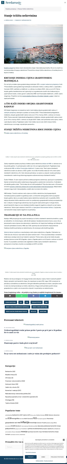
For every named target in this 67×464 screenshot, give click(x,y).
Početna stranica (11, 9)
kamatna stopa (50, 422)
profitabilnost (57, 428)
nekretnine (43, 311)
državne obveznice (54, 415)
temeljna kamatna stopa (50, 432)
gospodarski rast (11, 423)
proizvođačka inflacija (10, 431)
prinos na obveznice (35, 429)
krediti (13, 426)
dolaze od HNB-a (47, 163)
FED (35, 418)
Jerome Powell (41, 422)
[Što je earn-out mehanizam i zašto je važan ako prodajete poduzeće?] (33, 348)
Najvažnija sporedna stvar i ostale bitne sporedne (20, 397)
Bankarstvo (8, 371)
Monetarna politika (33, 426)
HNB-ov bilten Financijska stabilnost (23, 168)
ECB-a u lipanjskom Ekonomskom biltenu (40, 207)
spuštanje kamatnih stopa (35, 432)
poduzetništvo (10, 428)
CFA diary (8, 378)
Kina (55, 422)
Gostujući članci (10, 384)
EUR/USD (22, 418)
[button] (64, 440)
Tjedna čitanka (10, 403)
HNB (46, 302)
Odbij (43, 457)
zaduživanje (22, 434)
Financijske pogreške (41, 418)
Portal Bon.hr (24, 428)
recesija (24, 431)
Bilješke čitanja (10, 374)
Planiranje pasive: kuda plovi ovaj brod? (21, 343)
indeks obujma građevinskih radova (16, 311)
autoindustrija (8, 415)
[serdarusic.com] (11, 3)
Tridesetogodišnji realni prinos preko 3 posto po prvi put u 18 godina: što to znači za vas (33, 331)
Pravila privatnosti (48, 460)
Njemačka (40, 426)
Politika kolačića (39, 460)
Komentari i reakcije (11, 390)
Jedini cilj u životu (11, 387)
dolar (46, 415)
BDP (21, 415)
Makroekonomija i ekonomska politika (16, 393)
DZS (21, 302)
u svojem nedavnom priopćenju (49, 84)
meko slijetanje (24, 426)
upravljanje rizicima (15, 434)
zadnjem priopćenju (10, 112)
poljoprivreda (18, 428)
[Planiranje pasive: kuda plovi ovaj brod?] (33, 337)
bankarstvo (16, 415)
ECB (27, 302)
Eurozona (30, 418)
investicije (33, 423)
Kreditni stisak (8, 68)
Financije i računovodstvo (23, 20)
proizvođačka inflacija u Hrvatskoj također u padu (38, 96)
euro (25, 418)
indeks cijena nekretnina (40, 307)
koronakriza (8, 426)
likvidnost (18, 426)
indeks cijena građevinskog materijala (17, 307)
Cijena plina (33, 415)
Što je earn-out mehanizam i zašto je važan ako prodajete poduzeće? (32, 354)
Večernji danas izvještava (12, 232)
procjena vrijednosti (47, 428)
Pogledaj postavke (57, 457)
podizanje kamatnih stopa (52, 426)
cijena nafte (27, 415)
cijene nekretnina (10, 302)
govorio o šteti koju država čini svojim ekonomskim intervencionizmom (31, 186)
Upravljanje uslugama (31, 452)
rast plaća (17, 431)
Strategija (8, 400)
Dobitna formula (40, 415)
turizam (7, 434)
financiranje (50, 418)
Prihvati (30, 457)
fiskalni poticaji (36, 302)
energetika (15, 418)
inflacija (33, 311)
